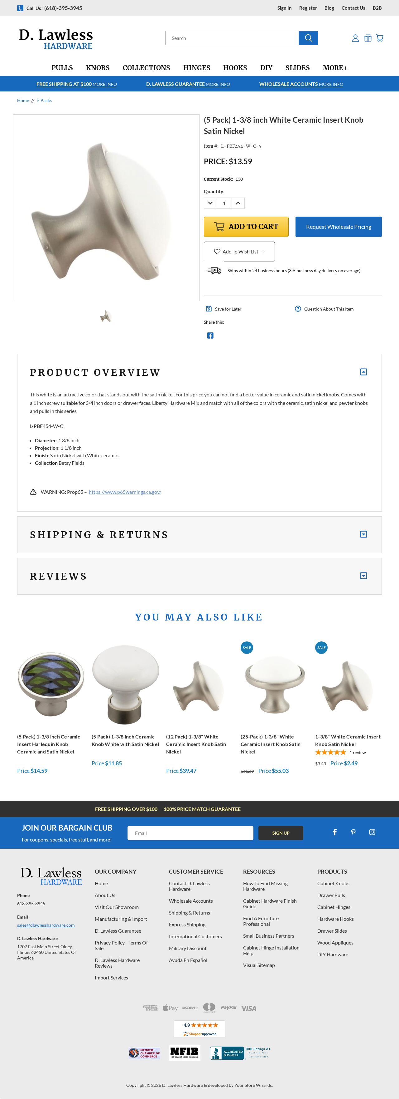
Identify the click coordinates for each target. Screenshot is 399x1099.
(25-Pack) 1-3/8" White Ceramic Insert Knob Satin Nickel (270, 743)
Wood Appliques (335, 942)
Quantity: (214, 191)
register (308, 8)
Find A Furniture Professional (261, 921)
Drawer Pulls (331, 895)
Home (101, 883)
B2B (377, 8)
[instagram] (372, 832)
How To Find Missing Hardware (265, 886)
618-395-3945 (31, 903)
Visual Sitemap (259, 965)
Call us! (54, 8)
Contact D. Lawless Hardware (189, 886)
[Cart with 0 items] (379, 38)
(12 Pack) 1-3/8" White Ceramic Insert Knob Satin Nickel (196, 743)
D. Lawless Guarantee (118, 931)
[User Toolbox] (355, 38)
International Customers (195, 936)
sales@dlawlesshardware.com (46, 925)
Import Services (111, 977)
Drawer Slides (332, 931)
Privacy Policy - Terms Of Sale (121, 945)
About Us (105, 895)
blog (329, 8)
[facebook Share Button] (210, 337)
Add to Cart (51, 683)
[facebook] (335, 832)
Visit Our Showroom (117, 907)
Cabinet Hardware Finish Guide (270, 903)
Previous (382, 1079)
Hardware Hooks (335, 919)
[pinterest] (353, 832)
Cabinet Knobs (333, 883)
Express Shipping (187, 924)
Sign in (284, 8)
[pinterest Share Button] (278, 337)
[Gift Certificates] (368, 38)
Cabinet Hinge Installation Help (271, 950)
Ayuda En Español (188, 960)
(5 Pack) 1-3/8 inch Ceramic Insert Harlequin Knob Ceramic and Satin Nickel (48, 743)
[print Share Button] (255, 337)
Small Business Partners (268, 936)
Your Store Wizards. (253, 1085)
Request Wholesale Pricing (338, 226)
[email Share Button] (233, 337)
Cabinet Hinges (333, 907)
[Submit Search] (308, 38)
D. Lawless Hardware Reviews (117, 963)
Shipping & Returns (189, 912)
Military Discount (188, 948)
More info (76, 84)
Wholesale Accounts (191, 901)
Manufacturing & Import (121, 919)
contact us (353, 8)
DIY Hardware (332, 954)
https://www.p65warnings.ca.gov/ (125, 492)
